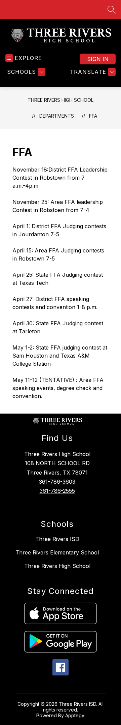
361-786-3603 (57, 481)
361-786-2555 (57, 490)
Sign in (98, 59)
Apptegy (74, 715)
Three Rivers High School (60, 100)
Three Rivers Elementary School (57, 552)
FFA (93, 116)
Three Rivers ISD (57, 539)
